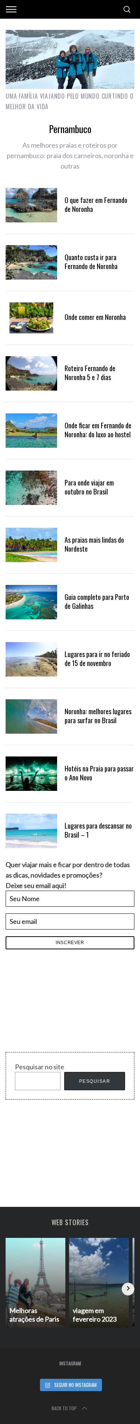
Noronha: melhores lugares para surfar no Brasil (98, 715)
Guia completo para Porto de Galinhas (97, 601)
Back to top (64, 1408)
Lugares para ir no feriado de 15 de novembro (97, 658)
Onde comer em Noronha (95, 317)
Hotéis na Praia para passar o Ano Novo (99, 772)
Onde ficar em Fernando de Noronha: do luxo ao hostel (98, 429)
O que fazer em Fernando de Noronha (96, 204)
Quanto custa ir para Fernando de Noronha (91, 261)
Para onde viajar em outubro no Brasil (89, 486)
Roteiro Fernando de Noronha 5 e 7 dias (90, 372)
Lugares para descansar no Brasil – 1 (98, 829)
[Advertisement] (62, 1002)
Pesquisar (95, 1081)
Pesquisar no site (39, 1067)
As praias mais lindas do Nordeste (94, 544)
